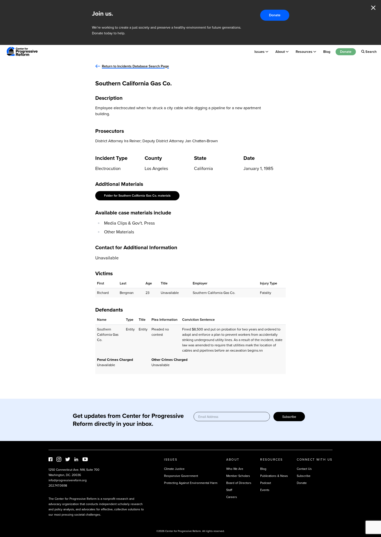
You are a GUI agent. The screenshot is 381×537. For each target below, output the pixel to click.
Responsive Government (181, 476)
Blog (326, 51)
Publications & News (274, 476)
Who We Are (234, 469)
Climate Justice (174, 469)
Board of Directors (238, 483)
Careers (231, 497)
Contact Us (304, 469)
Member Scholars (238, 476)
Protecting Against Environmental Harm (190, 483)
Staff (229, 490)
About (280, 51)
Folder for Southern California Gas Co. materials (137, 195)
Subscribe (289, 416)
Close (373, 7)
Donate (274, 15)
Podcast (265, 483)
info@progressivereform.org (68, 480)
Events (264, 490)
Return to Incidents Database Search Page (135, 66)
